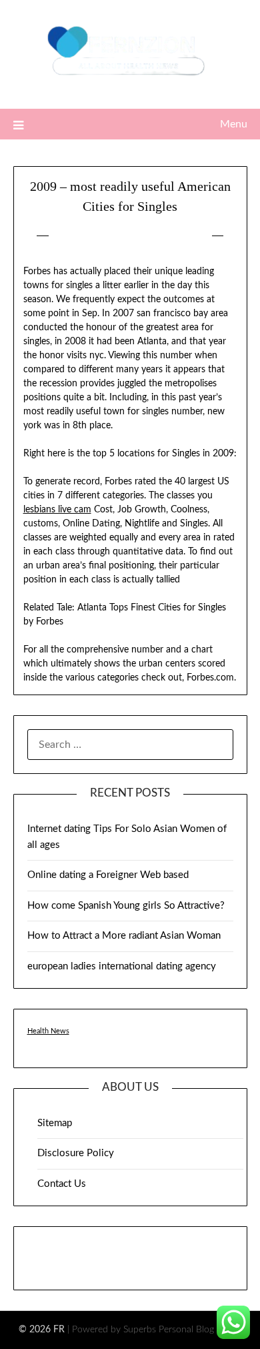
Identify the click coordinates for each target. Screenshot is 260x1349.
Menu (233, 124)
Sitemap (54, 1123)
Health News (48, 1031)
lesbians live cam (57, 509)
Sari (191, 236)
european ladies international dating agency (121, 966)
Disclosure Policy (75, 1153)
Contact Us (61, 1184)
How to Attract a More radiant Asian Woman (124, 936)
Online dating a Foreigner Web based (108, 875)
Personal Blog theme (200, 1329)
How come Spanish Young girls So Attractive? (126, 906)
